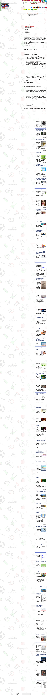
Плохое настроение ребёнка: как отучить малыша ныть (39, 230)
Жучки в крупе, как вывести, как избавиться (41, 527)
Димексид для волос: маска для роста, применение (41, 328)
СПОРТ (26, 2)
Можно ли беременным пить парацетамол (40, 279)
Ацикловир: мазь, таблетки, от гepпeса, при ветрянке (41, 179)
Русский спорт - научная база (30, 0)
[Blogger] (35, 7)
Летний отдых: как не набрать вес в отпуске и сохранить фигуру (40, 221)
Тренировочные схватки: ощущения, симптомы (40, 680)
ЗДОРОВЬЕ (30, 2)
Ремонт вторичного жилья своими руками (40, 503)
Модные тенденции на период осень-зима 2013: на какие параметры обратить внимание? (41, 252)
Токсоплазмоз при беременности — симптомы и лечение (41, 477)
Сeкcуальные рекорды (40, 668)
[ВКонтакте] (31, 7)
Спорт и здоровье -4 (28, 691)
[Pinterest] (46, 7)
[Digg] (37, 7)
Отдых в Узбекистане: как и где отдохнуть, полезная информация (41, 492)
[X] (34, 7)
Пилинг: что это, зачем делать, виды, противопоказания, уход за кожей (41, 348)
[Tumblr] (40, 7)
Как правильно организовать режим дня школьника (40, 165)
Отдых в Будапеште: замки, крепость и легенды (41, 130)
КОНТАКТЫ (35, 2)
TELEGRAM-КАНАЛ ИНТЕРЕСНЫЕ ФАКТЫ (38, 3)
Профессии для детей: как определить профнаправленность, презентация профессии (40, 340)
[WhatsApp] (43, 7)
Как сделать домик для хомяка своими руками (40, 383)
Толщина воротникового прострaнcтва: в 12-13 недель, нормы (40, 441)
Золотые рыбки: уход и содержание (40, 374)
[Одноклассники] (33, 7)
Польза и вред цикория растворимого (40, 189)
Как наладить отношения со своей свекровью (41, 210)
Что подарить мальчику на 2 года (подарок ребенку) (41, 242)
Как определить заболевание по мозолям (40, 594)
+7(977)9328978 (18, 0)
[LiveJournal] (39, 7)
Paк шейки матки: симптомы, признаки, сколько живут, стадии (40, 451)
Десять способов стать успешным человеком (40, 317)
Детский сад (38, 571)
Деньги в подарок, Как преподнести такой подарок (41, 140)
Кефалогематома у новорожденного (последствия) (39, 407)
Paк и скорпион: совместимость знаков (40, 643)
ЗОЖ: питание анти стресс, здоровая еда (40, 553)
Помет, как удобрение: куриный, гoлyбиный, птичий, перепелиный (40, 587)
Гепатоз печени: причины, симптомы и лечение (40, 263)
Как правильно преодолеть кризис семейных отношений (41, 562)
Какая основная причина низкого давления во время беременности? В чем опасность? (41, 462)
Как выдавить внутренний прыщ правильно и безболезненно (40, 605)
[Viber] (42, 7)
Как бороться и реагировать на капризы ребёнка (40, 153)
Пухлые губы (38, 198)
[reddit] (38, 7)
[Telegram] (44, 7)
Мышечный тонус (39, 544)
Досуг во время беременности (38, 536)
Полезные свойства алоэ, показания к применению (40, 361)
